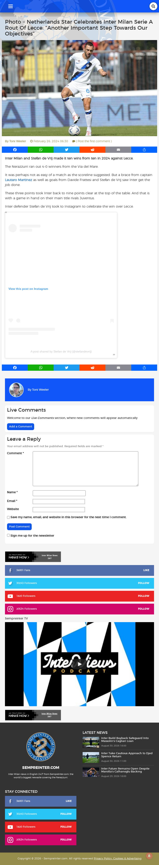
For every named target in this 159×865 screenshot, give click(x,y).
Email (12, 501)
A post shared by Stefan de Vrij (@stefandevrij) (61, 351)
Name (12, 492)
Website (13, 509)
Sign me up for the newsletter (32, 535)
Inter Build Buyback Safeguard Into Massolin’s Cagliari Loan (125, 740)
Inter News (50, 555)
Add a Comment (20, 426)
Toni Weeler (17, 141)
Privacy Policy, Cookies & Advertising (117, 858)
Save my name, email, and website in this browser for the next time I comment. (68, 517)
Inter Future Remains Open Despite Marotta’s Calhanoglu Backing (125, 770)
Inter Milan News (49, 714)
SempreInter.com (40, 768)
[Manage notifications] (149, 856)
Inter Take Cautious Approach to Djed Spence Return (127, 755)
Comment (15, 453)
